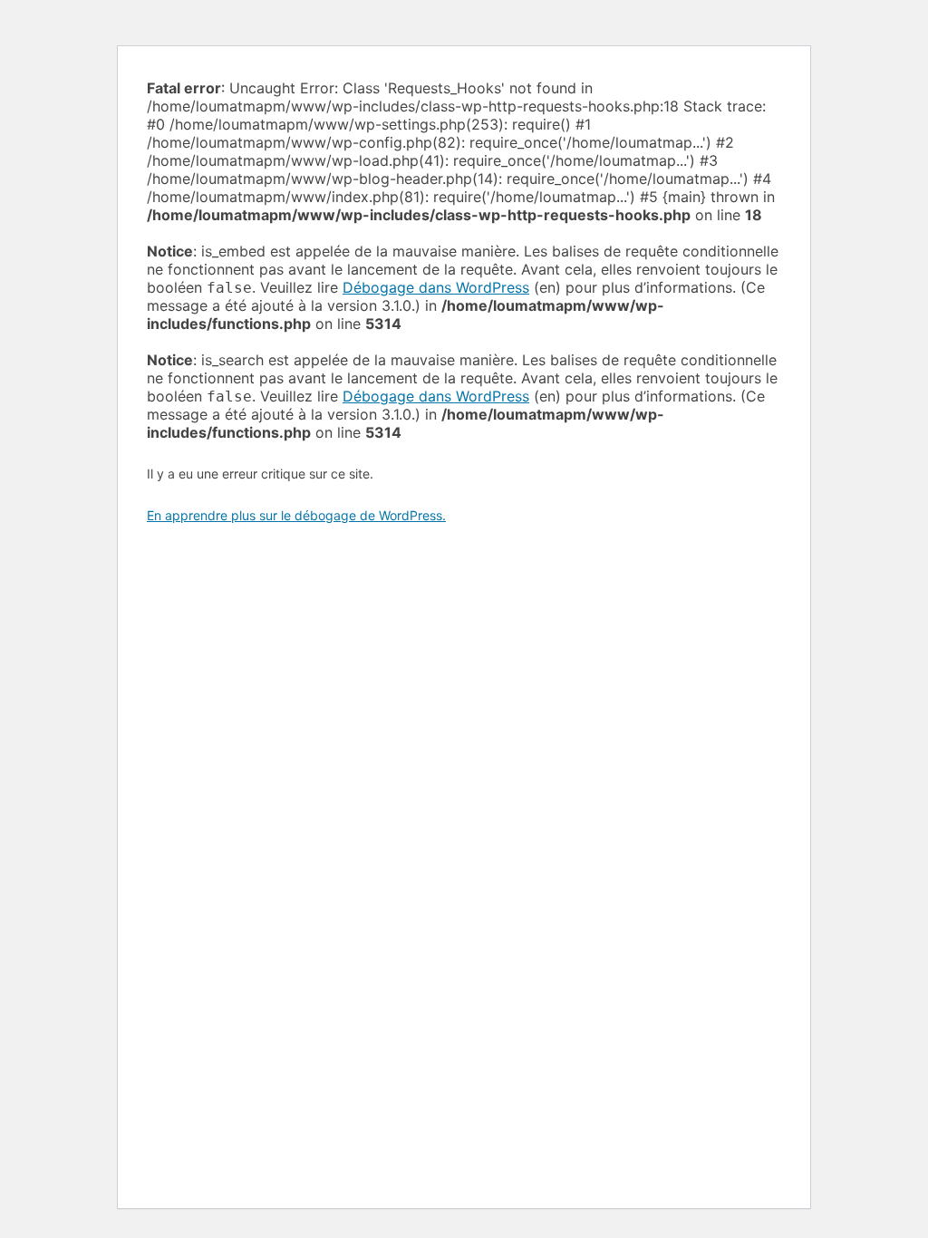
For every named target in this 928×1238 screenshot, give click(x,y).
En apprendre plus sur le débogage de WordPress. (296, 515)
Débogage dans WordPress (436, 287)
